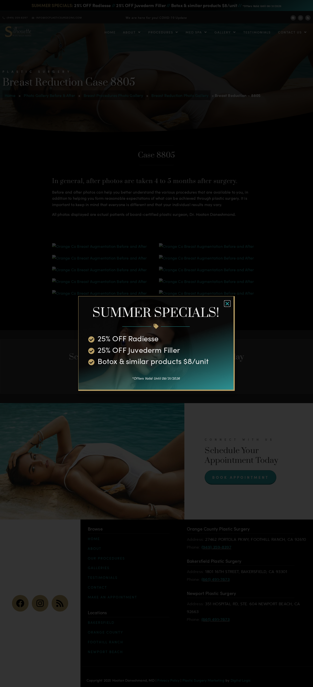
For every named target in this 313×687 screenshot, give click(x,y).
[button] (227, 303)
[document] (156, 343)
